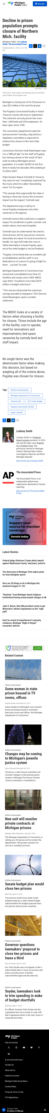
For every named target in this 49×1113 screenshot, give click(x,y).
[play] (3, 1110)
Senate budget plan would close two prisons (24, 886)
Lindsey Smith (24, 431)
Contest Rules (10, 1087)
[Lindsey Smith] (8, 434)
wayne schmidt (17, 412)
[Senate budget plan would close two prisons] (23, 865)
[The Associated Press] (8, 476)
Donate (40, 4)
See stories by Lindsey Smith (29, 460)
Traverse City (16, 401)
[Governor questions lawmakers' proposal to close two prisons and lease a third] (23, 925)
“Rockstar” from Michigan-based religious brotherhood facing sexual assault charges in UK (24, 596)
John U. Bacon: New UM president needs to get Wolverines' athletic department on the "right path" (24, 609)
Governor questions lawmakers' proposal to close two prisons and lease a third (22, 951)
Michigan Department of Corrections (25, 396)
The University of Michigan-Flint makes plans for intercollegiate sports (23, 573)
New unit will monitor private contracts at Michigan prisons (21, 823)
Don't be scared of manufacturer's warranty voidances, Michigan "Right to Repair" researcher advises (22, 623)
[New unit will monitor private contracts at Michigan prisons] (23, 800)
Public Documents (12, 1076)
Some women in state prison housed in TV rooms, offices (21, 693)
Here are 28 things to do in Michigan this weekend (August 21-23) (21, 584)
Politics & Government (20, 390)
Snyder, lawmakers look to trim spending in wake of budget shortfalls (23, 995)
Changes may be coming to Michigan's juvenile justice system (23, 758)
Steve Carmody (10, 768)
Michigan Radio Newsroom (14, 833)
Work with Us (10, 1070)
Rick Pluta (8, 894)
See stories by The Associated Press (30, 492)
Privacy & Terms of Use (14, 1092)
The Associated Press (17, 44)
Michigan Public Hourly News (16, 1081)
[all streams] (45, 1110)
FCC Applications (11, 1097)
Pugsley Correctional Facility (22, 407)
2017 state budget (35, 401)
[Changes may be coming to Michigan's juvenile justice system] (23, 735)
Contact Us (9, 1065)
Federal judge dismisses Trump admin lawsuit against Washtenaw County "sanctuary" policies (24, 562)
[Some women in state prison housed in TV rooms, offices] (23, 669)
